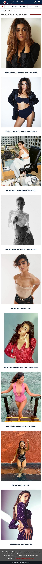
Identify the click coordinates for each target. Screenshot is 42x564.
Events (31, 6)
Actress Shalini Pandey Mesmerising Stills (21, 426)
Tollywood (22, 6)
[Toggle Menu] (39, 2)
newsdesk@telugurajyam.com (25, 558)
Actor (8, 6)
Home (2, 11)
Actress (14, 6)
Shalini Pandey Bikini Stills (21, 485)
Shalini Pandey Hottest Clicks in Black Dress (21, 131)
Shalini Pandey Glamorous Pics (21, 544)
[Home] (2, 6)
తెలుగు (37, 6)
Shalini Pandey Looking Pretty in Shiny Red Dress (21, 367)
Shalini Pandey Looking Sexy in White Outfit (21, 190)
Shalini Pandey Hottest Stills (21, 308)
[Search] (35, 2)
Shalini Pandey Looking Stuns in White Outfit (21, 249)
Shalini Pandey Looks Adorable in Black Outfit (21, 72)
